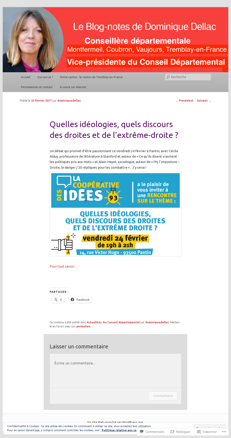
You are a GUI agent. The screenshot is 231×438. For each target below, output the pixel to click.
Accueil (25, 77)
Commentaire (163, 396)
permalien (83, 326)
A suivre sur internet (73, 87)
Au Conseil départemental (121, 322)
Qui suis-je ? (45, 77)
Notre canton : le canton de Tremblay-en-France (91, 77)
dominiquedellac (69, 100)
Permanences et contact (37, 87)
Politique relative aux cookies (123, 430)
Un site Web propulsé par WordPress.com (115, 422)
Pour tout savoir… (64, 266)
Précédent (185, 100)
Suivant (204, 100)
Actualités (94, 322)
